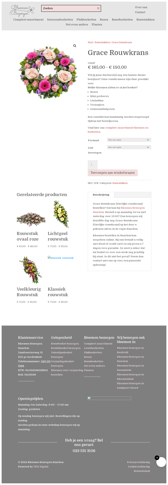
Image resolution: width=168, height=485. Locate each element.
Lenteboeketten (94, 348)
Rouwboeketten (122, 20)
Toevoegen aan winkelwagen (113, 172)
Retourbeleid (142, 471)
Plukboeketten (86, 20)
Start (90, 42)
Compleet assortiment (28, 20)
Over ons (141, 7)
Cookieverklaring (139, 466)
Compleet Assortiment (98, 343)
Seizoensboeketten (60, 20)
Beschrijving (101, 194)
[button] (75, 46)
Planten (97, 24)
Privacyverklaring (138, 462)
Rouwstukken (145, 20)
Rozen (104, 20)
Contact (140, 12)
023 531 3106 (84, 451)
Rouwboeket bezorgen (65, 343)
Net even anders (77, 24)
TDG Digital (40, 466)
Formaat (93, 140)
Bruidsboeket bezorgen (66, 348)
